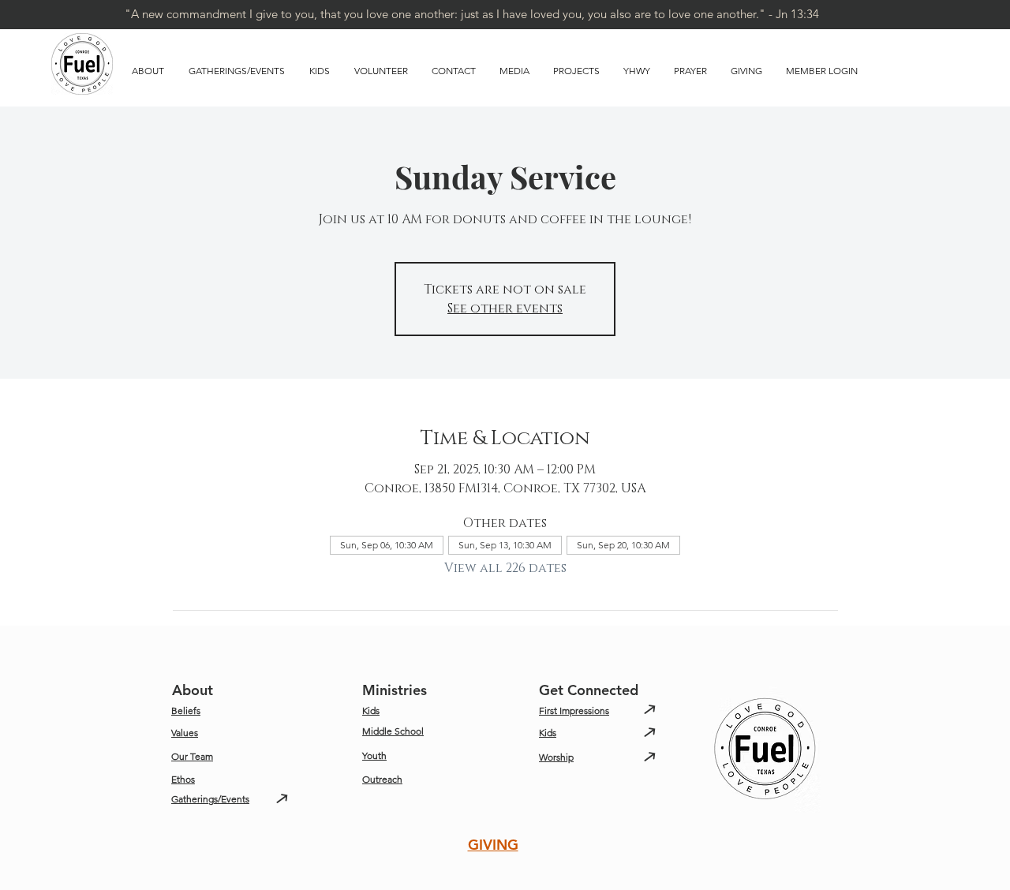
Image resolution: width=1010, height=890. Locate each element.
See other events (505, 308)
